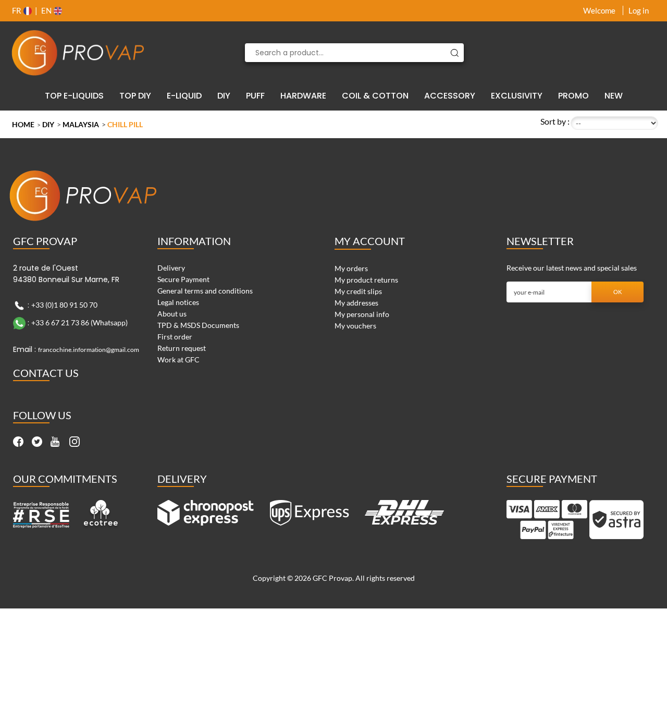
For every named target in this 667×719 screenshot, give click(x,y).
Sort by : (555, 121)
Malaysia (81, 124)
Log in (638, 10)
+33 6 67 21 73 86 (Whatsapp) (79, 322)
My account (370, 241)
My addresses (356, 302)
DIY (48, 124)
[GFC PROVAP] (78, 52)
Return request (181, 348)
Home (23, 124)
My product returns (366, 279)
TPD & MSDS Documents (198, 325)
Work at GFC (178, 359)
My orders (351, 268)
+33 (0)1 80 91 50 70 (64, 304)
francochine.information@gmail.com (88, 350)
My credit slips (358, 291)
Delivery (171, 267)
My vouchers (355, 325)
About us (172, 313)
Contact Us (46, 373)
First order (174, 336)
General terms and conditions (205, 290)
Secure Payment (183, 279)
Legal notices (178, 302)
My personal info (362, 314)
